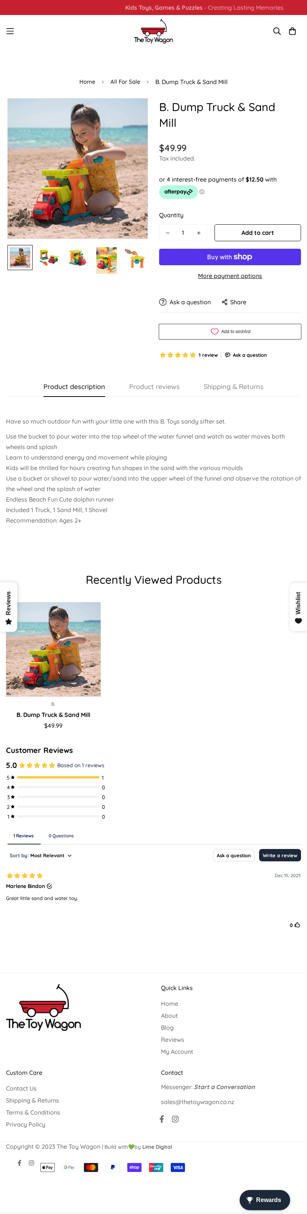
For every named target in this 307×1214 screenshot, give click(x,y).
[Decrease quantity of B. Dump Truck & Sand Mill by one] (167, 233)
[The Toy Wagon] (153, 31)
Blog (167, 1027)
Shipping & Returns (32, 1100)
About (169, 1015)
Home (87, 81)
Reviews (172, 1039)
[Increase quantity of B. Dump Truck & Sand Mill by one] (199, 233)
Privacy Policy (25, 1124)
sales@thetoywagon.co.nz (197, 1102)
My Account (177, 1051)
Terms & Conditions (33, 1112)
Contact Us (21, 1088)
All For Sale (125, 81)
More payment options (230, 275)
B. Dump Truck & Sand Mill (53, 714)
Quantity (171, 215)
